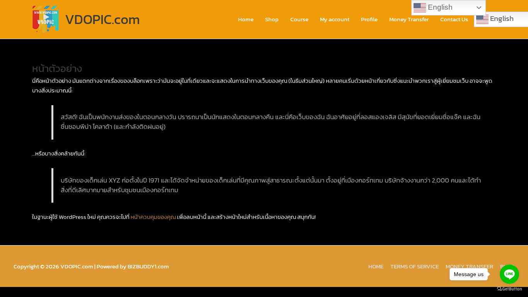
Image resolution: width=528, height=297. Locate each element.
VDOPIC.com (102, 19)
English (439, 7)
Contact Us (454, 19)
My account (334, 19)
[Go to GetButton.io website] (509, 289)
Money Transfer (409, 19)
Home (246, 19)
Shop (272, 19)
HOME (375, 266)
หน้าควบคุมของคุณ (153, 216)
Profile (369, 19)
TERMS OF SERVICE (414, 266)
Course (299, 19)
